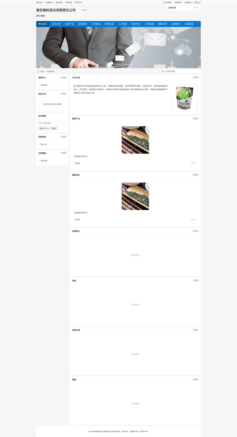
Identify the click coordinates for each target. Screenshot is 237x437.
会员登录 (168, 2)
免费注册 (178, 2)
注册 (54, 104)
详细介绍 (90, 93)
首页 (42, 72)
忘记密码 (187, 2)
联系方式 (78, 2)
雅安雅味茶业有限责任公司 (56, 10)
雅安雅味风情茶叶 (81, 156)
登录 (48, 104)
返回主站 (39, 2)
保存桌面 (59, 2)
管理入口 (197, 2)
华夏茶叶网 (134, 431)
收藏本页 (49, 2)
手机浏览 (68, 2)
